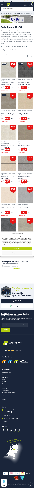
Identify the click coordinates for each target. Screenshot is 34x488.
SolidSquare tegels (17, 13)
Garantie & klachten (7, 386)
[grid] (27, 56)
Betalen (4, 379)
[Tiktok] (19, 430)
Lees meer (16, 268)
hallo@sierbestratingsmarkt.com (12, 418)
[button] (4, 483)
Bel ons (25, 5)
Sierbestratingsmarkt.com (18, 483)
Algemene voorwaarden (8, 395)
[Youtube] (11, 430)
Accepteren (17, 248)
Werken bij (4, 388)
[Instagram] (7, 430)
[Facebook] (3, 430)
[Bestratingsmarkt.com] (4, 361)
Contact (4, 399)
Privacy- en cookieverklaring (9, 392)
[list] (31, 56)
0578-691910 (17, 301)
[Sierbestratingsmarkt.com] (16, 361)
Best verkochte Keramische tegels (6, 142)
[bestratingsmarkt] (17, 343)
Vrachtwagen (31, 4)
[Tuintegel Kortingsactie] (13, 74)
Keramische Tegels (7, 13)
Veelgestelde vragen (7, 372)
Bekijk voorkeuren (17, 253)
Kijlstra (2, 79)
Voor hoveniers (6, 375)
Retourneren (5, 383)
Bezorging (4, 381)
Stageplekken (5, 390)
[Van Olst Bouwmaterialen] (24, 361)
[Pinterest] (15, 430)
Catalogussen (5, 377)
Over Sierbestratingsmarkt (8, 397)
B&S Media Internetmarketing (20, 484)
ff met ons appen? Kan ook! (18, 306)
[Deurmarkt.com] (10, 361)
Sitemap (25, 483)
